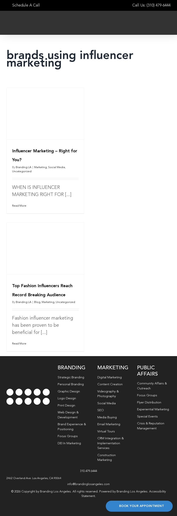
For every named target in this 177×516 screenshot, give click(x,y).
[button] (88, 478)
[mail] (37, 401)
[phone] (46, 401)
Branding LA (23, 167)
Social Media (56, 167)
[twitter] (19, 392)
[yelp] (28, 401)
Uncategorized (22, 171)
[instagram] (28, 392)
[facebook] (9, 392)
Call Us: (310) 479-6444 (151, 5)
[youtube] (46, 392)
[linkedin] (9, 401)
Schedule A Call (25, 5)
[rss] (19, 401)
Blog (37, 302)
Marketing (40, 167)
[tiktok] (37, 392)
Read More (19, 205)
